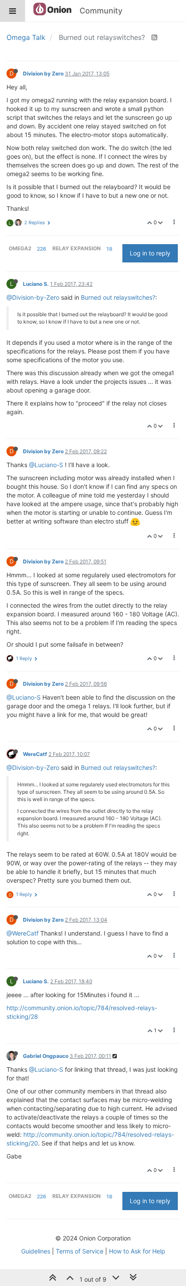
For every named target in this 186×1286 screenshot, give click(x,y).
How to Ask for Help (137, 1251)
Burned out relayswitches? (118, 297)
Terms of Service (79, 1251)
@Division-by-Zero (32, 297)
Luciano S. (36, 284)
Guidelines (35, 1251)
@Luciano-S (46, 464)
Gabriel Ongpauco (45, 1056)
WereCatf (35, 754)
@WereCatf (22, 933)
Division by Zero (43, 73)
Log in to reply (150, 253)
